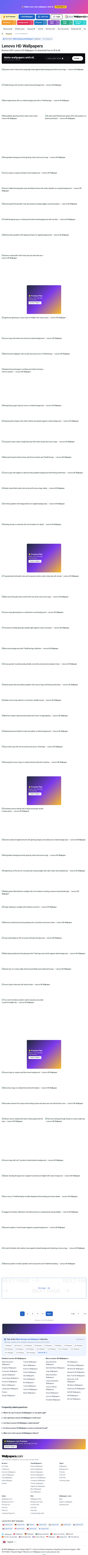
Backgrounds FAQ (36, 1502)
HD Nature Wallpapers (75, 1385)
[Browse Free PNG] (71, 22)
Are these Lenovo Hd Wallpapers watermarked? (21, 1423)
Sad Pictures (18, 1345)
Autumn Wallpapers (30, 1369)
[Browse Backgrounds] (31, 22)
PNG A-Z (5, 1510)
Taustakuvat (75, 1537)
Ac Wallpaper (28, 1345)
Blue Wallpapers (35, 1489)
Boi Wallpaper (19, 1349)
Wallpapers (7, 22)
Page (73, 1314)
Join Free (44, 17)
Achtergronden (26, 1537)
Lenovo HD (42, 1524)
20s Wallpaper (79, 1345)
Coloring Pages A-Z (8, 1513)
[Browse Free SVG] (58, 22)
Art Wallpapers (28, 1382)
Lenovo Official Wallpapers (51, 1388)
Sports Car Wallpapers (38, 1477)
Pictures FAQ (34, 1504)
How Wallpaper (75, 1349)
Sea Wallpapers (35, 1492)
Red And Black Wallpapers (55, 1368)
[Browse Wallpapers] (14, 22)
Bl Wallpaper (48, 1345)
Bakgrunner (63, 1537)
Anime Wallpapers (36, 1469)
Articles (4, 1483)
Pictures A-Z (6, 1504)
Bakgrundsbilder (43, 1534)
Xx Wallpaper (68, 1345)
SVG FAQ (33, 1507)
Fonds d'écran (40, 1537)
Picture (4, 1392)
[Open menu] (84, 16)
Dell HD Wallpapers (74, 1392)
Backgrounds (23, 22)
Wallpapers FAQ (35, 1499)
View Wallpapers (29, 1379)
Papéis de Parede (59, 1534)
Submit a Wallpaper (65, 1502)
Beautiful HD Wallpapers (76, 1372)
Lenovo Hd (8, 1524)
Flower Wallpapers (36, 1466)
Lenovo (31, 1524)
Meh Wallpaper (31, 1353)
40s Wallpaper (9, 1349)
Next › (49, 1314)
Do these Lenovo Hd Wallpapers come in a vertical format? (25, 1428)
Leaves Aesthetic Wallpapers (52, 1382)
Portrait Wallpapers (37, 1483)
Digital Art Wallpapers (37, 1486)
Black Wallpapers (29, 1393)
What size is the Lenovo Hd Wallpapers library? (21, 1433)
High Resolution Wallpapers (7, 1363)
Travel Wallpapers (29, 1386)
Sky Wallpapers (28, 1376)
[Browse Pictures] (45, 22)
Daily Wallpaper (7, 1480)
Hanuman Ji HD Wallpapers (72, 1380)
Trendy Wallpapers (30, 1362)
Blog (60, 1499)
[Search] (78, 17)
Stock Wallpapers (52, 1393)
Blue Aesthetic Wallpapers (51, 1363)
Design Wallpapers (8, 1395)
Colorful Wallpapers (30, 1389)
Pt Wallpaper (58, 1345)
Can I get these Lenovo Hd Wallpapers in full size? (22, 1418)
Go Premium (10, 17)
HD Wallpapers (72, 1362)
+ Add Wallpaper (27, 17)
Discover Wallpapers (8, 1472)
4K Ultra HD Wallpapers (75, 1369)
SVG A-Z (4, 1507)
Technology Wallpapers (10, 1378)
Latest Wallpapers (8, 1475)
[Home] (2, 33)
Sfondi (71, 1534)
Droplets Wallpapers (9, 1368)
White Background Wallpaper (27, 1339)
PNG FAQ (33, 1510)
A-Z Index (5, 1466)
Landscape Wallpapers (10, 1389)
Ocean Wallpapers (29, 1372)
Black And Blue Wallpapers (51, 1376)
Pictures (39, 22)
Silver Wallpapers (29, 1365)
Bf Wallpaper (38, 1345)
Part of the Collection (28, 39)
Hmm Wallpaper (63, 1349)
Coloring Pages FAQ (37, 1513)
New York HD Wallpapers (76, 1376)
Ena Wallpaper (41, 1349)
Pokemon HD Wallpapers (76, 1389)
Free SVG (52, 22)
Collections (5, 1469)
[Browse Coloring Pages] (84, 22)
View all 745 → (42, 1352)
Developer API (64, 1504)
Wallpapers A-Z (7, 1499)
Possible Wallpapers (53, 1400)
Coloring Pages (78, 22)
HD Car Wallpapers (74, 1399)
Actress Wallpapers (37, 1475)
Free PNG (65, 22)
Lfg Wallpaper (20, 1353)
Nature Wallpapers (8, 1385)
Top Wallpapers (7, 1477)
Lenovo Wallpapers (53, 1396)
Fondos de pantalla (10, 1537)
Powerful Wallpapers (9, 1382)
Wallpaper (30, 1534)
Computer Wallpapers (10, 1371)
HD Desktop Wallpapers (75, 1365)
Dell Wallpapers (72, 1395)
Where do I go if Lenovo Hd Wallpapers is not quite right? (24, 1413)
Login (58, 17)
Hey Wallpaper (52, 1349)
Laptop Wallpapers (8, 1375)
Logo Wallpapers (52, 1371)
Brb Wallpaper (30, 1349)
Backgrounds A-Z (8, 1502)
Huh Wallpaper (9, 1353)
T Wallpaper (8, 1345)
